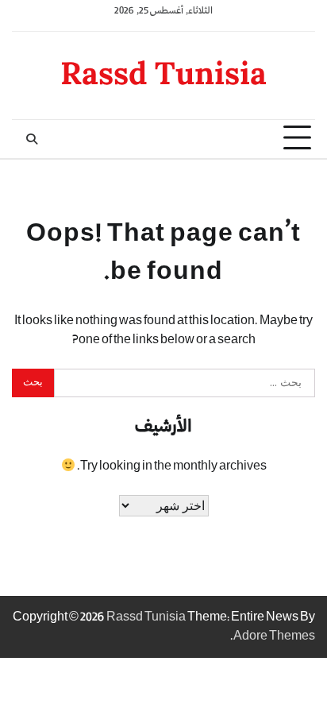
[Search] (32, 139)
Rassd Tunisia (163, 72)
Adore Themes (274, 636)
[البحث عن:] (184, 383)
